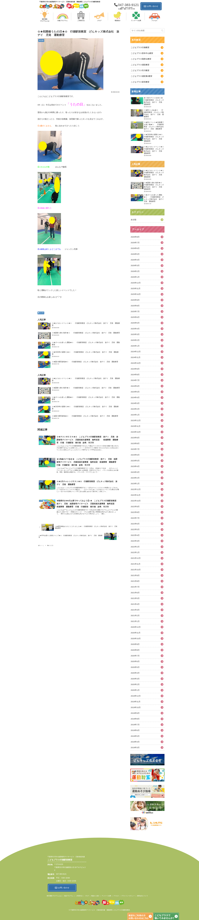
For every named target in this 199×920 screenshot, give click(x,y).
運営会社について (142, 896)
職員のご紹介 (95, 896)
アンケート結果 (106, 896)
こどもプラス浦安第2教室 (141, 76)
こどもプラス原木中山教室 (142, 53)
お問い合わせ (152, 6)
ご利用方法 (79, 896)
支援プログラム (68, 896)
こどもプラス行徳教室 (140, 47)
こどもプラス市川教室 (140, 70)
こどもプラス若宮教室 (140, 82)
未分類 (42, 313)
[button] (162, 30)
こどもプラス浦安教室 (140, 65)
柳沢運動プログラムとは (54, 896)
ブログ (87, 896)
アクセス (116, 896)
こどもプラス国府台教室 (141, 59)
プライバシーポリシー (128, 896)
